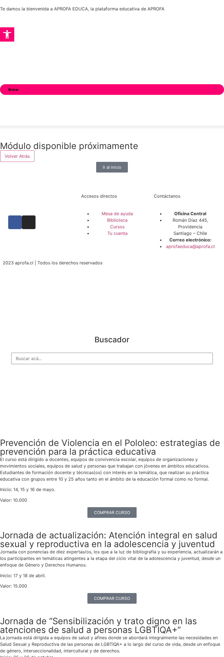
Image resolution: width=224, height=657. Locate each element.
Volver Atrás (17, 156)
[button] (112, 127)
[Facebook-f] (15, 222)
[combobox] (112, 358)
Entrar (13, 89)
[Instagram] (29, 222)
